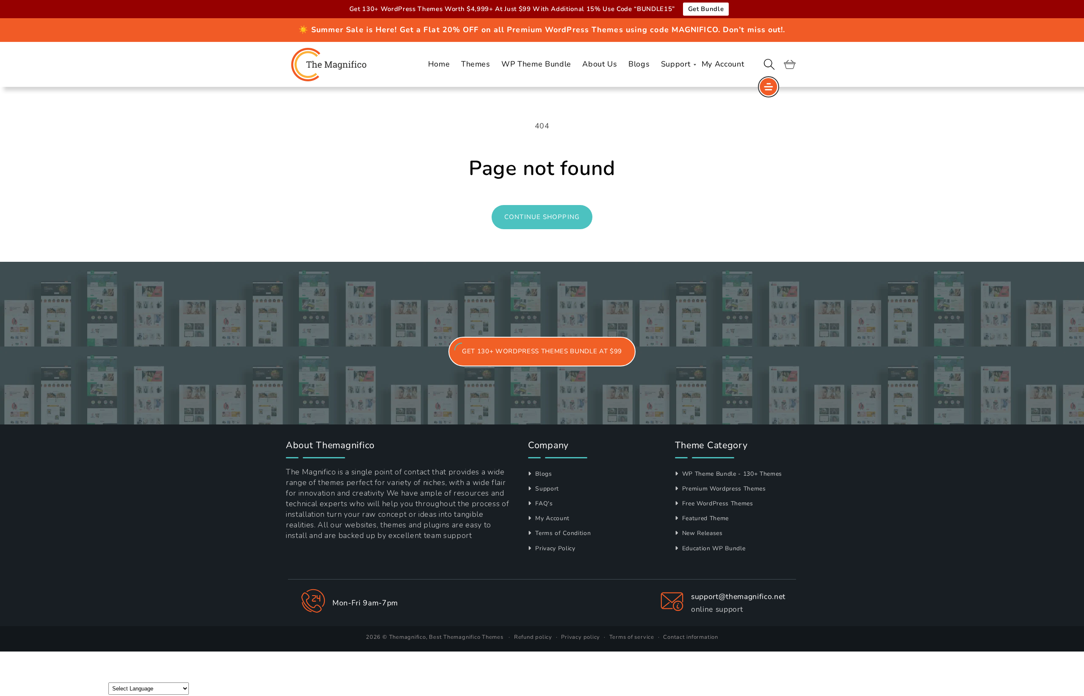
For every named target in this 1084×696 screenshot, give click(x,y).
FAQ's (543, 503)
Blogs (543, 474)
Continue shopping (542, 217)
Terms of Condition (562, 533)
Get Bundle (706, 9)
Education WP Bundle (712, 548)
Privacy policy (580, 637)
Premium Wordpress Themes (723, 489)
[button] (769, 64)
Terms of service (631, 637)
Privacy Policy (554, 548)
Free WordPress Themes (716, 503)
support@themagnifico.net (738, 596)
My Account (552, 518)
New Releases (701, 533)
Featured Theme (704, 518)
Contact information (690, 637)
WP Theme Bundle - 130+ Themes (731, 474)
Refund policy (533, 637)
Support (546, 489)
